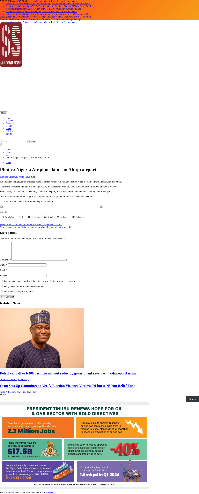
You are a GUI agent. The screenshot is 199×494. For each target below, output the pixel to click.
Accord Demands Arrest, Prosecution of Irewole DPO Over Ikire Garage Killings (43, 6)
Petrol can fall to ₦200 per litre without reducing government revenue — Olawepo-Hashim (48, 11)
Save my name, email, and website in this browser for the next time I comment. (39, 281)
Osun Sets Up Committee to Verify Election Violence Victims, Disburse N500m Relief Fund (48, 3)
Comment (5, 259)
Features (10, 123)
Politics (9, 131)
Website (3, 275)
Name (3, 265)
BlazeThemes (49, 492)
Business (10, 120)
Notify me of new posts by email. (18, 291)
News (8, 128)
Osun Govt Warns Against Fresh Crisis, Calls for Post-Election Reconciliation (41, 9)
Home (9, 118)
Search (3, 394)
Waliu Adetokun (7, 392)
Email (3, 270)
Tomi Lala (4, 379)
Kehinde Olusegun (8, 177)
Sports (9, 134)
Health (9, 126)
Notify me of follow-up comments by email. (23, 286)
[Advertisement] (99, 89)
